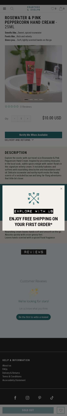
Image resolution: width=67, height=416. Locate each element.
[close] (61, 188)
